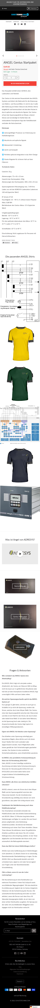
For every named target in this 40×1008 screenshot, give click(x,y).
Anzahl (5, 74)
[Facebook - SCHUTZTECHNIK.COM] (15, 24)
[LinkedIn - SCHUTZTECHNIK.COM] (25, 24)
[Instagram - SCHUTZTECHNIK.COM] (18, 24)
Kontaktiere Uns (26, 941)
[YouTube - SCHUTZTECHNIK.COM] (21, 24)
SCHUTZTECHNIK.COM (22, 1000)
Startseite (9, 21)
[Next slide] (36, 55)
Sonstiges (16, 21)
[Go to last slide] (3, 55)
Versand (5, 69)
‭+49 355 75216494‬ (14, 941)
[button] (35, 1007)
